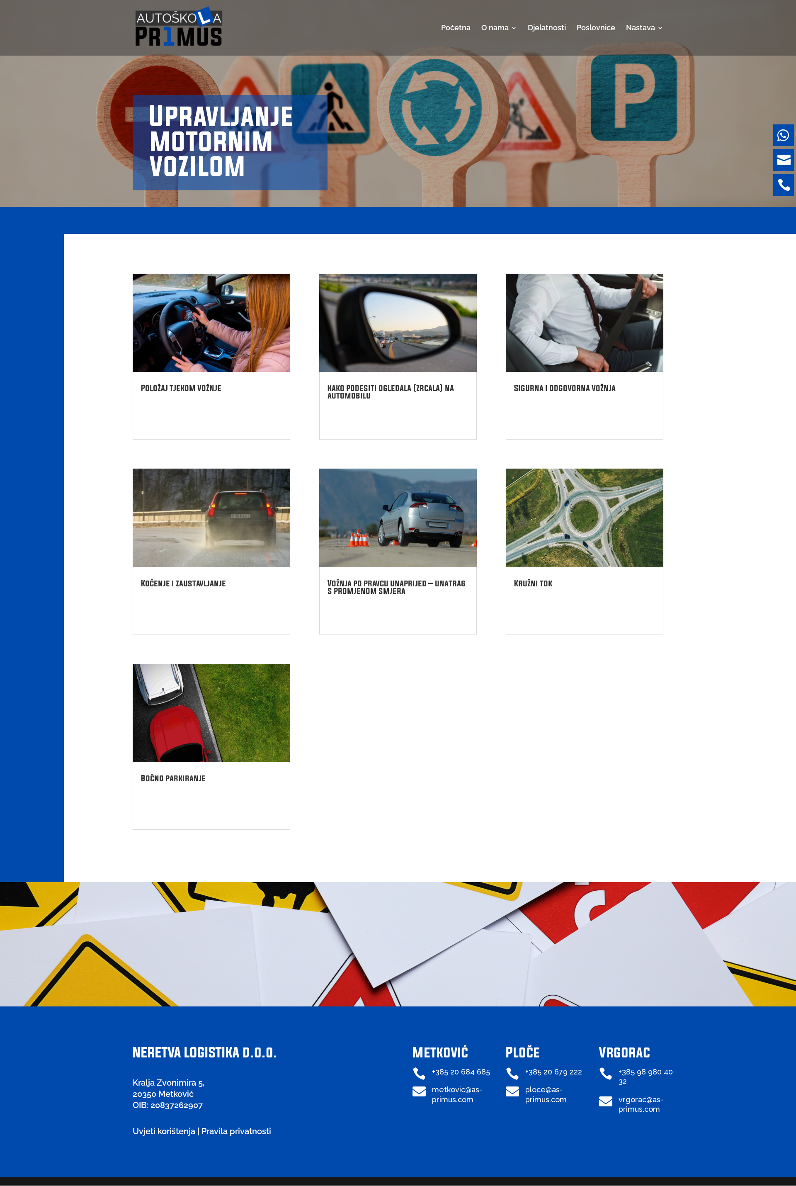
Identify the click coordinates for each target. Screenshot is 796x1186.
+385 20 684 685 (461, 1071)
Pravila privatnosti (236, 1131)
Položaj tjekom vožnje (181, 388)
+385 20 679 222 (553, 1071)
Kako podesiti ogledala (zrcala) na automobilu (391, 391)
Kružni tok (533, 583)
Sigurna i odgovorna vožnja (565, 388)
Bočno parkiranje (173, 778)
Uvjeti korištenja (164, 1131)
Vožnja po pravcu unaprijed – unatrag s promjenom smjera (397, 586)
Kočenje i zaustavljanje (183, 583)
